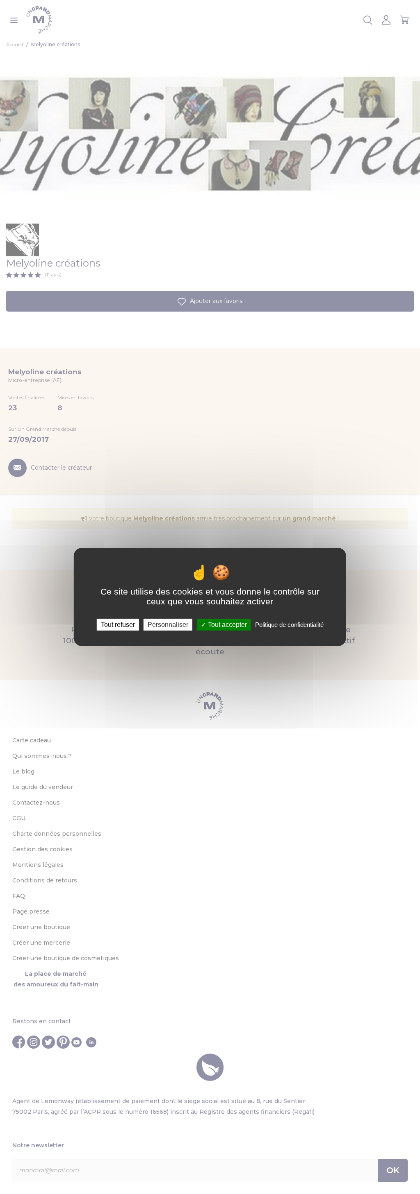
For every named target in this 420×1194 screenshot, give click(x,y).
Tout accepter (226, 624)
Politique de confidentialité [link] (289, 624)
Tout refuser (118, 624)
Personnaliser (168, 624)
